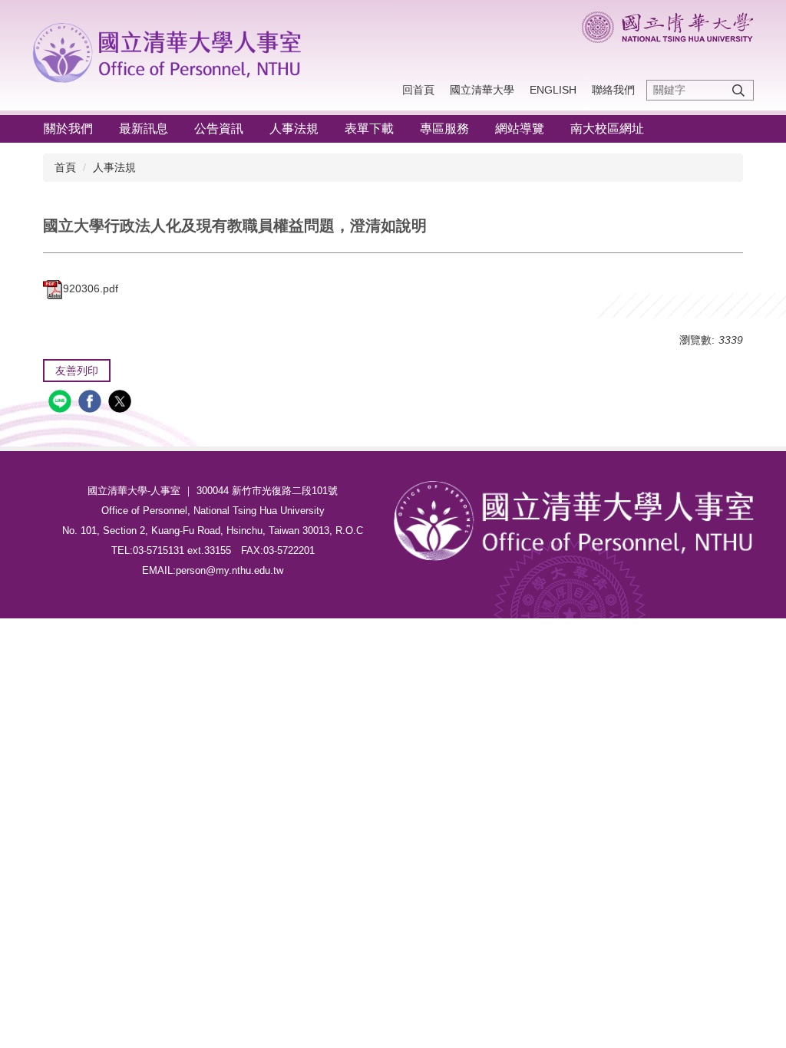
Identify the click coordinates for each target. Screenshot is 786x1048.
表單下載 (369, 128)
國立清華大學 (482, 90)
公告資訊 (218, 128)
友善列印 (76, 370)
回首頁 (418, 90)
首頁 (65, 167)
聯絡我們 (613, 90)
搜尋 (738, 90)
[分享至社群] (61, 403)
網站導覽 (519, 128)
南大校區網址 (607, 128)
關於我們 (68, 128)
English (553, 90)
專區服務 (444, 128)
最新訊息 (143, 128)
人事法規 (294, 128)
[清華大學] (171, 50)
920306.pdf (90, 288)
